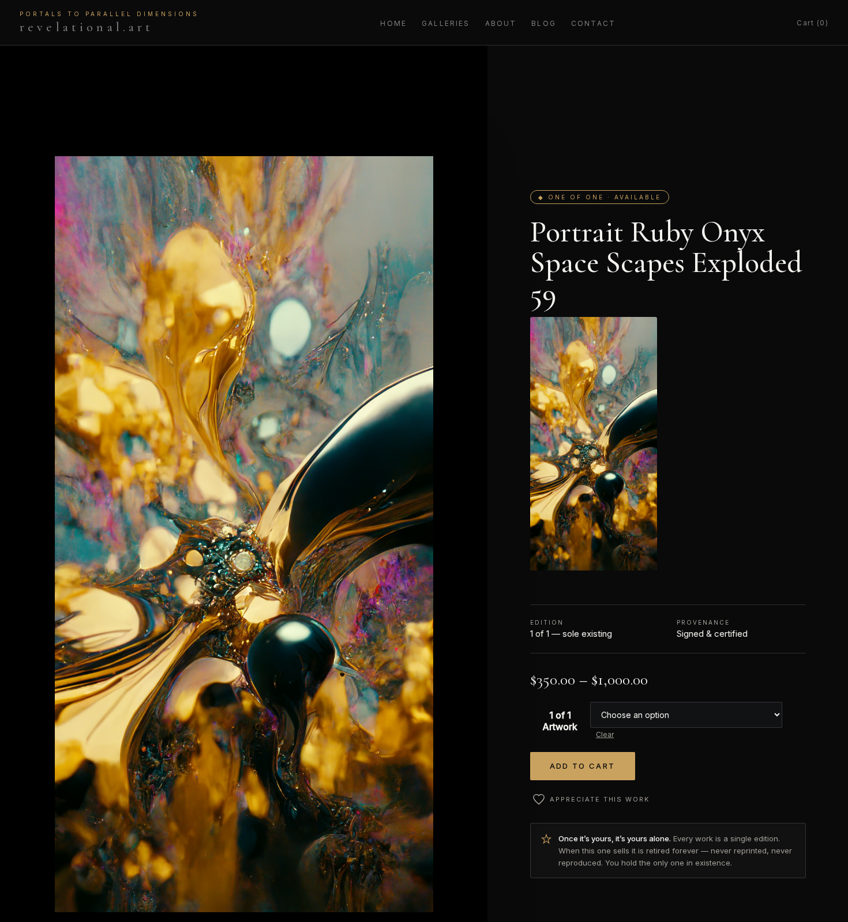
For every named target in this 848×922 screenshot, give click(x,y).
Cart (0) (812, 22)
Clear (605, 734)
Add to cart (583, 765)
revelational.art (109, 22)
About (501, 23)
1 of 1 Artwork (559, 720)
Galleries (446, 23)
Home (393, 23)
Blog (543, 23)
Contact (593, 23)
